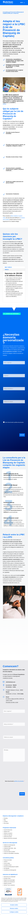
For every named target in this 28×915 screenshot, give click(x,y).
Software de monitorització (9, 881)
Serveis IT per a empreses (9, 885)
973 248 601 (9, 687)
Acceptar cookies (14, 904)
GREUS (7, 269)
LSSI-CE (5, 861)
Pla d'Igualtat (6, 868)
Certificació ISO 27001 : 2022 (10, 848)
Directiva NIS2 (7, 849)
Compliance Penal (7, 864)
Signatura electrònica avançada (10, 838)
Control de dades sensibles (9, 851)
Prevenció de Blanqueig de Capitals (11, 866)
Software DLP (7, 831)
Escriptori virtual (7, 878)
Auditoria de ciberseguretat (9, 844)
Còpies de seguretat (8, 834)
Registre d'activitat (7, 883)
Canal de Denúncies (8, 829)
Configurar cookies (14, 911)
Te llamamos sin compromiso (11, 313)
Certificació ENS (7, 846)
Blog (5, 819)
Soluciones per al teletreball (9, 876)
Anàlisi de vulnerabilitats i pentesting (11, 853)
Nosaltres (6, 818)
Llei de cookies (7, 863)
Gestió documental (8, 836)
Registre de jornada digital (9, 880)
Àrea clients (6, 823)
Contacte (6, 821)
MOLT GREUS (8, 267)
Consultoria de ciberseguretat (10, 870)
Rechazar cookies (14, 908)
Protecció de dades (8, 859)
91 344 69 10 (9, 685)
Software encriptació (8, 833)
